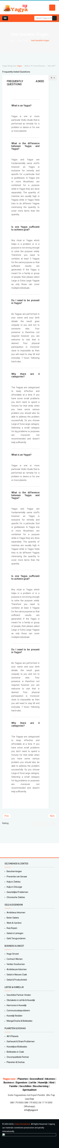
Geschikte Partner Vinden (19, 995)
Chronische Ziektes (16, 897)
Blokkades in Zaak (15, 1052)
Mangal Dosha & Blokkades (19, 1021)
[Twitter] (6, 850)
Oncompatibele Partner (18, 1057)
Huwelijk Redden (14, 1015)
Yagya (19, 66)
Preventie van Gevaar (17, 876)
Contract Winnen (15, 959)
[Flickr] (24, 850)
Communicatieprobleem (18, 1010)
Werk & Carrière (14, 923)
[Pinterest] (17, 850)
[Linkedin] (13, 850)
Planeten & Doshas (16, 1062)
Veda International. (22, 1124)
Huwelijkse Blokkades (17, 1046)
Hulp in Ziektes (14, 882)
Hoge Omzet (13, 954)
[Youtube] (20, 850)
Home (12, 40)
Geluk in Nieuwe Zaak (17, 974)
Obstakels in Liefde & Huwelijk (21, 1000)
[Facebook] (3, 850)
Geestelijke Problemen (17, 892)
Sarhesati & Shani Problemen (21, 1041)
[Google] (10, 850)
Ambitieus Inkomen (16, 912)
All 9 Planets (12, 1036)
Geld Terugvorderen (16, 938)
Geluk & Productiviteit (17, 980)
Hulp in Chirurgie (14, 887)
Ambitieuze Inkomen (17, 969)
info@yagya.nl (31, 1110)
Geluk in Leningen (15, 933)
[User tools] (53, 77)
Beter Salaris (13, 917)
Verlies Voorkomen (16, 964)
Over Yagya (23, 40)
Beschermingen (14, 871)
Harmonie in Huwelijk (16, 1005)
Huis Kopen (12, 928)
